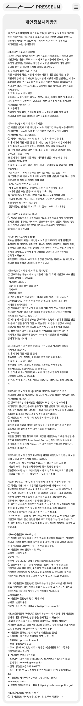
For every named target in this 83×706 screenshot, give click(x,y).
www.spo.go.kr (17, 681)
